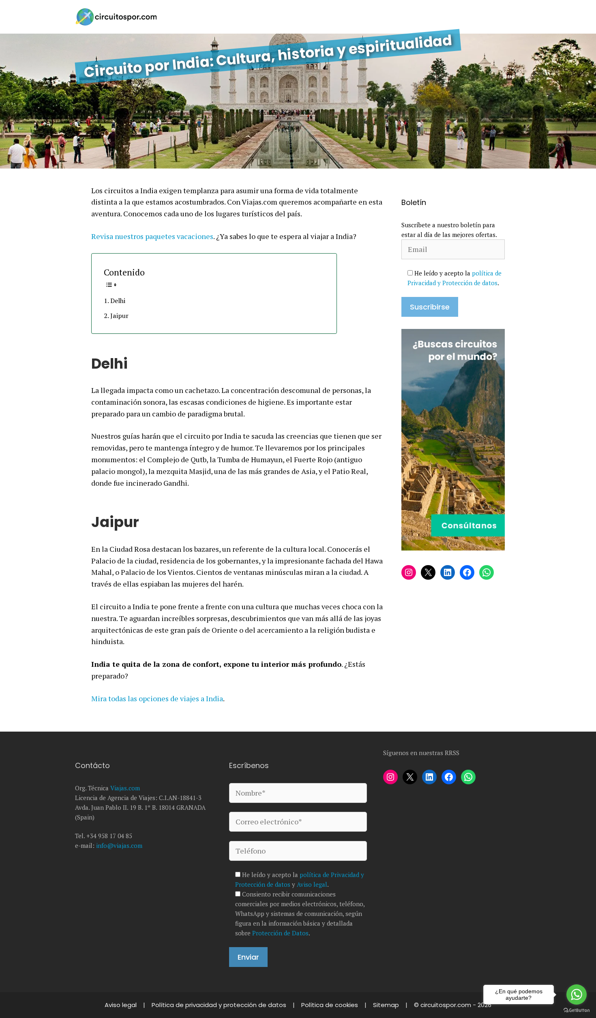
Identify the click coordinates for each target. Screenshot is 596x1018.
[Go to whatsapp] (576, 994)
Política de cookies (330, 1005)
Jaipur (119, 315)
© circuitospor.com (443, 1005)
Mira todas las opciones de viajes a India (157, 698)
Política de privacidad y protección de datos (220, 1005)
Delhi (117, 300)
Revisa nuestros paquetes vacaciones (152, 236)
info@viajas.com (119, 845)
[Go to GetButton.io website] (577, 1009)
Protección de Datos (280, 933)
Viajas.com (125, 788)
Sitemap (387, 1005)
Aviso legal (312, 884)
